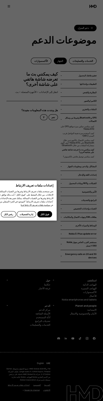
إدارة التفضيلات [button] (26, 214)
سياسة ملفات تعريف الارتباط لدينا (35, 205)
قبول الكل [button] (44, 214)
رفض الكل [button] (8, 214)
